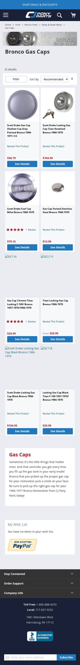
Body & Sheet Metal (52, 24)
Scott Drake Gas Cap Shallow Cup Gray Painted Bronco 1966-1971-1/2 (19, 131)
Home (8, 24)
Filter (16, 79)
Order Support (13, 583)
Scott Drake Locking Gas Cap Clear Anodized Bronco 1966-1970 (56, 129)
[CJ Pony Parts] (38, 15)
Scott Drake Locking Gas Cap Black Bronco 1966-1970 (21, 396)
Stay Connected (14, 574)
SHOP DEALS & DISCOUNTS (40, 4)
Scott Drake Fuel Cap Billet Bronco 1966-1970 (20, 210)
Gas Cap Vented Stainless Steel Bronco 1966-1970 (57, 210)
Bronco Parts (31, 24)
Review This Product (18, 146)
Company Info (13, 593)
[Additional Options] (22, 550)
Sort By (34, 79)
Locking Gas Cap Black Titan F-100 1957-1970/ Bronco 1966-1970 (56, 396)
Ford (18, 24)
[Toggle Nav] (6, 15)
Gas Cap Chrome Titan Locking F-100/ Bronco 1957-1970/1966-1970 (20, 304)
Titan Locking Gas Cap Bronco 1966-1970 (55, 302)
